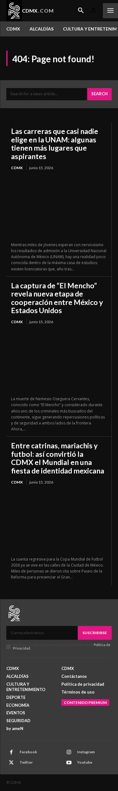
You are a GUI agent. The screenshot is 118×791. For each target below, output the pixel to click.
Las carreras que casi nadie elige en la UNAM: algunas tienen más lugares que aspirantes (54, 143)
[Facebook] (11, 752)
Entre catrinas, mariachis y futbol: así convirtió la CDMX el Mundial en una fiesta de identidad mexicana (57, 458)
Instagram (86, 752)
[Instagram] (69, 752)
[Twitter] (11, 763)
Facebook (28, 752)
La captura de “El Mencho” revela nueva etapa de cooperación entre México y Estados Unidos (57, 298)
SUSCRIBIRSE (94, 632)
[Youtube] (69, 763)
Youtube (84, 762)
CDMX (17, 167)
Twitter (26, 762)
